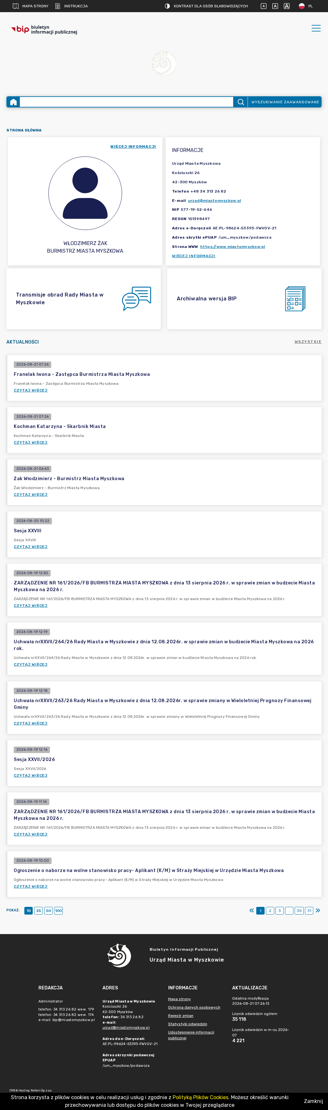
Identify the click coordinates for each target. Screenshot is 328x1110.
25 (38, 910)
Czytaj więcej (31, 390)
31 (309, 910)
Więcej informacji (194, 256)
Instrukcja (76, 6)
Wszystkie (308, 341)
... (289, 910)
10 (29, 910)
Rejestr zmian (180, 1015)
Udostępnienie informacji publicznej (191, 1035)
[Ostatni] (317, 911)
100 (58, 910)
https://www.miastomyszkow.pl (232, 246)
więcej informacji (133, 146)
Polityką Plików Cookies (200, 1097)
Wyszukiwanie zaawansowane (285, 102)
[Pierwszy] (251, 911)
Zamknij (313, 1101)
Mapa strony (35, 6)
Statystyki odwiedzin (187, 1024)
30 (299, 910)
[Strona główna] (13, 101)
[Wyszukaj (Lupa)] (240, 102)
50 (48, 910)
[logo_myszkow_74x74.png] (164, 64)
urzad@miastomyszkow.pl (214, 200)
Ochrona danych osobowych (194, 1007)
